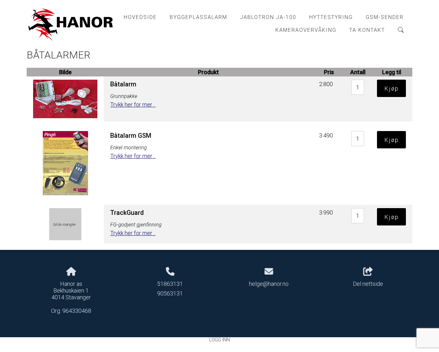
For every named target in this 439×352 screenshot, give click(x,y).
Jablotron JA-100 (268, 17)
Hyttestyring (331, 17)
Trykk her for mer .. (133, 104)
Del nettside (368, 283)
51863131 (170, 283)
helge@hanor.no (269, 283)
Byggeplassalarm (198, 17)
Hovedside (140, 17)
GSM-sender (385, 17)
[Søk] (400, 30)
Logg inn (219, 340)
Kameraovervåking (305, 30)
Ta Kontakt (367, 30)
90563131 (170, 293)
